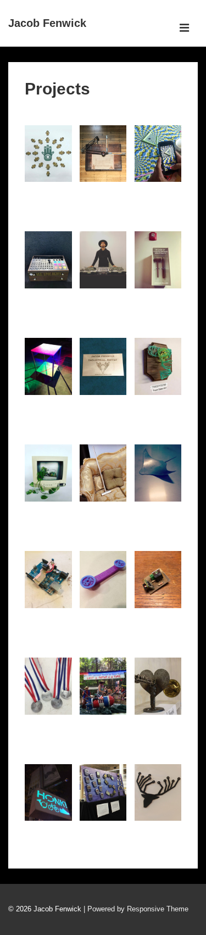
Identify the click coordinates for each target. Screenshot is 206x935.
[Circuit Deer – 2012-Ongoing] (164, 828)
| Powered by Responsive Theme (135, 909)
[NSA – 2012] (109, 828)
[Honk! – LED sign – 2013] (54, 828)
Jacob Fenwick (47, 23)
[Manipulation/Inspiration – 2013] (164, 722)
